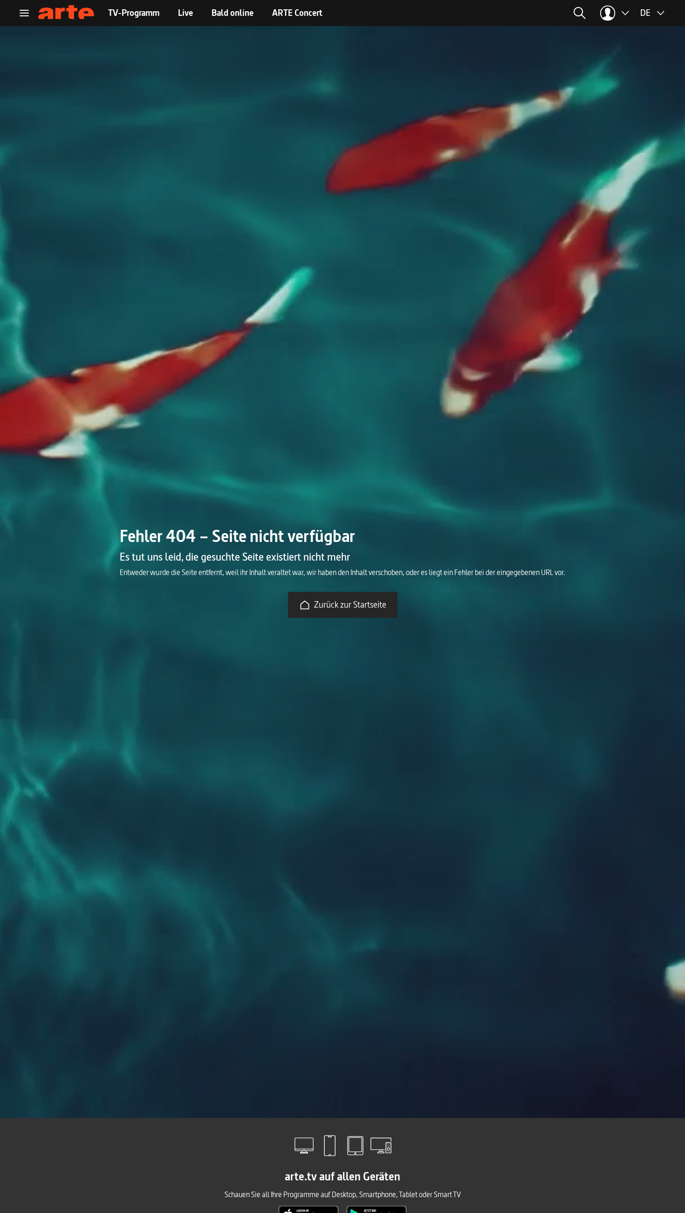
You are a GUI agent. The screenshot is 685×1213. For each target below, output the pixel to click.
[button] (491, 13)
